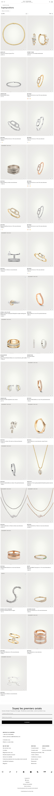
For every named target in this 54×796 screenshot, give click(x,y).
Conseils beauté (34, 748)
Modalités (27, 782)
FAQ (43, 752)
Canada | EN (27, 778)
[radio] (26, 13)
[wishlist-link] (4, 2)
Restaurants (33, 763)
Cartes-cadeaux (35, 754)
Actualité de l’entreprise (8, 761)
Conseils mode (34, 750)
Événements (33, 761)
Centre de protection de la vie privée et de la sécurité (15, 759)
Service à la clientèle (7, 757)
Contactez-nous (6, 739)
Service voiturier (34, 759)
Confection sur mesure (36, 757)
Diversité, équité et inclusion (9, 754)
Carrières (5, 750)
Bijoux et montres (5, 10)
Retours (44, 748)
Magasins (5, 763)
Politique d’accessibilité (27, 784)
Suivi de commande (46, 750)
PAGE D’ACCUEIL (6, 5)
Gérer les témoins (27, 786)
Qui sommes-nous (7, 748)
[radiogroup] (27, 13)
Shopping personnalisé (36, 752)
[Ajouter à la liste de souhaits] (26, 49)
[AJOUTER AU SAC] (24, 49)
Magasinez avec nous (8, 752)
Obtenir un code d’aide (8, 742)
